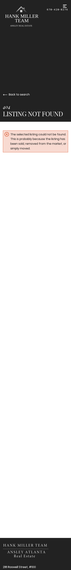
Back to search (19, 94)
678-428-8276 (57, 9)
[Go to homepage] (25, 17)
